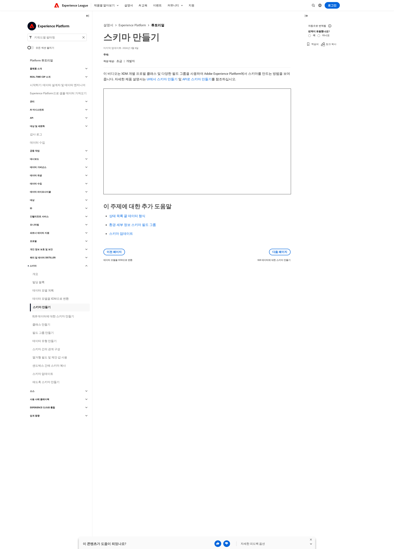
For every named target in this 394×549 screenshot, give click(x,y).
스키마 (33, 265)
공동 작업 (35, 150)
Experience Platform (132, 25)
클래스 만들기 (41, 324)
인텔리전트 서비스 (39, 216)
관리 (32, 101)
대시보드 (34, 159)
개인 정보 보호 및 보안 (41, 249)
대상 (32, 200)
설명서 (108, 25)
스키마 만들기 (42, 307)
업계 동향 (35, 415)
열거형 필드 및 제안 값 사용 (49, 357)
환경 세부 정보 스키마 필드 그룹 (132, 225)
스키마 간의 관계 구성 (46, 349)
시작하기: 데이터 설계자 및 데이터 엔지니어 (57, 85)
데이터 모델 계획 (43, 290)
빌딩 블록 (38, 282)
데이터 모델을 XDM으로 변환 (50, 298)
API (31, 117)
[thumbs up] (217, 543)
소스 (32, 391)
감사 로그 (36, 134)
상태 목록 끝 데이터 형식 (127, 216)
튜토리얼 (157, 25)
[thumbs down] (226, 543)
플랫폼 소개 (36, 68)
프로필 (33, 241)
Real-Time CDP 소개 (40, 76)
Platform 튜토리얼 (41, 60)
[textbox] (57, 37)
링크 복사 (331, 44)
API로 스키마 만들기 (197, 79)
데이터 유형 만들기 (44, 341)
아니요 (326, 35)
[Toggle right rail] (306, 16)
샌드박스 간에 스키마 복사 (49, 365)
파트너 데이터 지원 (39, 232)
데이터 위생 (36, 175)
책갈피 (315, 44)
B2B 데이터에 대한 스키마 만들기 (53, 316)
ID (31, 208)
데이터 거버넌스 (38, 167)
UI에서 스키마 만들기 (162, 79)
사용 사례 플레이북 (39, 399)
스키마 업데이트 (121, 233)
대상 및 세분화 (37, 126)
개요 (35, 274)
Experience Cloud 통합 (42, 407)
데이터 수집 (37, 142)
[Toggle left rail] (87, 16)
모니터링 (34, 224)
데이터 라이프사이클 (40, 191)
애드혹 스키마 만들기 (46, 382)
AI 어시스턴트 (37, 109)
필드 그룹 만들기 (43, 333)
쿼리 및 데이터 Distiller (43, 257)
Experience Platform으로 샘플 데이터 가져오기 (58, 93)
